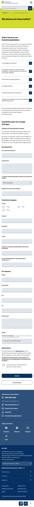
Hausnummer (5, 285)
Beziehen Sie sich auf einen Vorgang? (11, 188)
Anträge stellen (7, 86)
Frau (8, 206)
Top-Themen (6, 472)
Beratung (8, 412)
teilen (6, 439)
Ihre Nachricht (5, 160)
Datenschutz (20, 351)
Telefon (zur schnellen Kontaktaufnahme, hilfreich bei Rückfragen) (15, 247)
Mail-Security (22, 488)
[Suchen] (30, 8)
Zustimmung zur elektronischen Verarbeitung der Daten (17, 365)
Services (4, 476)
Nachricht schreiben (11, 408)
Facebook (6, 431)
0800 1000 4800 (10, 397)
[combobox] (15, 8)
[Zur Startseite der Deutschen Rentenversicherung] (9, 2)
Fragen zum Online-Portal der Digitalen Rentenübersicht (15, 99)
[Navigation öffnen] (31, 2)
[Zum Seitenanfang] (31, 504)
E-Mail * (3, 236)
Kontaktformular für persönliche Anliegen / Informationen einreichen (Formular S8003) (14, 71)
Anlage (3, 332)
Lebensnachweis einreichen (11, 92)
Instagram (28, 431)
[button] (26, 504)
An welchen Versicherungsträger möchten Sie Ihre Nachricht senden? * (17, 177)
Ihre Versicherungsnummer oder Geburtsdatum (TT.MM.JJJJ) (13, 259)
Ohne (8, 210)
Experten (4, 480)
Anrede (3, 203)
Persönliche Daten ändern (11, 79)
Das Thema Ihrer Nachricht (8, 150)
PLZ (3, 295)
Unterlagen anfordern (9, 63)
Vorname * (4, 216)
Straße (3, 275)
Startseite (4, 12)
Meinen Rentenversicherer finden (12, 468)
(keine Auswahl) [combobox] (7, 183)
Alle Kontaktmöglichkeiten (13, 416)
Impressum (5, 486)
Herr (23, 206)
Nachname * (5, 226)
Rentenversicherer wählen (11, 463)
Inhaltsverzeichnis (7, 488)
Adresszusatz (5, 316)
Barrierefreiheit (23, 491)
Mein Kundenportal (11, 404)
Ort (2, 305)
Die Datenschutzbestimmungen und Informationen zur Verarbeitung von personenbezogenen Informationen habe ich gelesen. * (16, 359)
